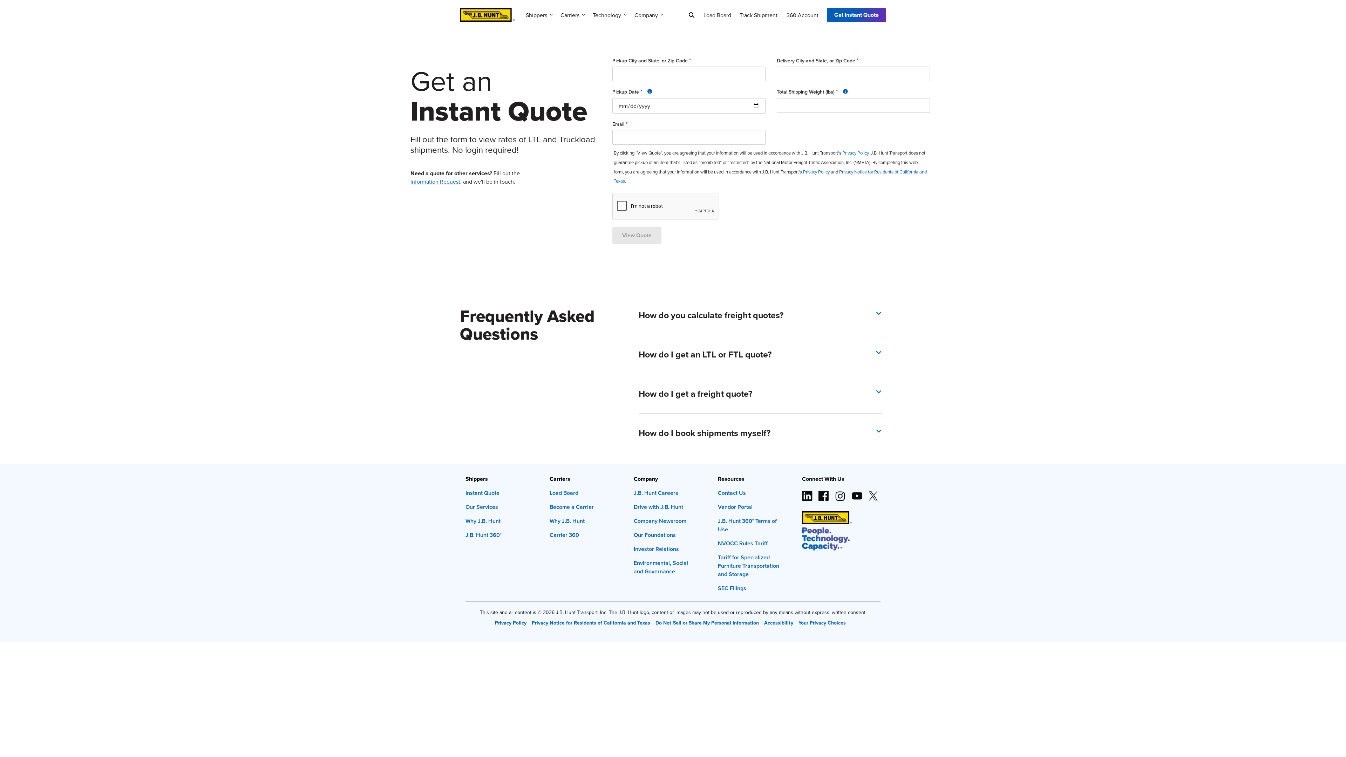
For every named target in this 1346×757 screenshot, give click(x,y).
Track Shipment (758, 15)
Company (646, 15)
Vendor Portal (735, 507)
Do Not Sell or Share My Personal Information (707, 622)
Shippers (536, 15)
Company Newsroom (660, 521)
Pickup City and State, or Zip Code (651, 60)
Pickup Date (653, 91)
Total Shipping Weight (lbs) (833, 91)
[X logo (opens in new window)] (873, 493)
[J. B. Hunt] (487, 12)
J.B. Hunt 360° (483, 535)
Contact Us (732, 493)
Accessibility (778, 622)
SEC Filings (732, 588)
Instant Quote (482, 493)
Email (620, 124)
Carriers (569, 15)
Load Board (717, 15)
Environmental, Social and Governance (661, 567)
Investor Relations (656, 549)
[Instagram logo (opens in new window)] (840, 493)
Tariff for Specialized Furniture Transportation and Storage (748, 565)
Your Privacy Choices (822, 622)
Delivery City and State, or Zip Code (818, 60)
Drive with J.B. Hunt (658, 507)
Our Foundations (655, 535)
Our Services (481, 507)
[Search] (691, 15)
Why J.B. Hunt (483, 521)
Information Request (435, 181)
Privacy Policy (510, 622)
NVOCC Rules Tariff (743, 543)
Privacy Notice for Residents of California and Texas (591, 622)
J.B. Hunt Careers (656, 493)
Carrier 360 (564, 535)
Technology (607, 15)
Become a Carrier (572, 507)
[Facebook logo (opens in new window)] (824, 493)
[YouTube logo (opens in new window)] (857, 493)
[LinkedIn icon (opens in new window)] (807, 493)
